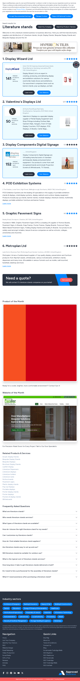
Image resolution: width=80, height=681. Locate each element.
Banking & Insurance (30, 604)
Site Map (46, 638)
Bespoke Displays (8, 462)
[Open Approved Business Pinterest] (11, 673)
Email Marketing (7, 650)
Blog (44, 648)
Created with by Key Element (55, 679)
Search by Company (44, 27)
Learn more (28, 92)
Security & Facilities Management (15, 621)
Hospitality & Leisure (33, 612)
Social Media (6, 655)
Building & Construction (63, 604)
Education (16, 608)
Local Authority (37, 617)
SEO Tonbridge (48, 660)
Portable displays (8, 489)
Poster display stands (10, 492)
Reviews (5, 660)
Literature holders (9, 474)
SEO (3, 645)
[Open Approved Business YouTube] (19, 673)
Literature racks (8, 477)
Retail (61, 617)
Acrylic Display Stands (10, 457)
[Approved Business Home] (68, 673)
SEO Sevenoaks (48, 658)
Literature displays (9, 472)
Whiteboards (7, 499)
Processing (51, 617)
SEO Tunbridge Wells (50, 663)
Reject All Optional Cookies (61, 16)
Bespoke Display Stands (11, 459)
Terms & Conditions (50, 643)
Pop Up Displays (8, 487)
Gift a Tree (6, 658)
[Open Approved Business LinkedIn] (15, 673)
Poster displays (8, 494)
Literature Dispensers (10, 469)
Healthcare (55, 608)
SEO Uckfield (47, 665)
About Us (46, 640)
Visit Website (43, 92)
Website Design (7, 648)
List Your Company (8, 640)
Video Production (8, 653)
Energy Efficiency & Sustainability (35, 608)
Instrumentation (9, 617)
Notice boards (7, 479)
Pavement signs (8, 482)
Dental (6, 608)
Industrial (47, 612)
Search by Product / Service (66, 27)
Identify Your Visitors (9, 643)
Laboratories (23, 617)
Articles (5, 663)
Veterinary (57, 621)
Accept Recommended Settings (20, 16)
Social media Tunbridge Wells (52, 650)
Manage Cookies (41, 16)
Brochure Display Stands (11, 464)
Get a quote (66, 280)
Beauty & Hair (46, 604)
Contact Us (47, 645)
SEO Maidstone (48, 655)
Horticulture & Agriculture (13, 612)
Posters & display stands (11, 497)
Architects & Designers (12, 604)
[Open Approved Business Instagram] (7, 673)
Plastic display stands (10, 484)
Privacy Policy (20, 9)
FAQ (4, 665)
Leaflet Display (8, 467)
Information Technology (63, 612)
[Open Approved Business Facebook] (3, 673)
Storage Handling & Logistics (40, 621)
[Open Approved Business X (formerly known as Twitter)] (22, 673)
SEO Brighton (47, 653)
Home (4, 638)
